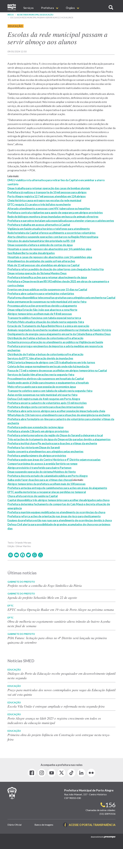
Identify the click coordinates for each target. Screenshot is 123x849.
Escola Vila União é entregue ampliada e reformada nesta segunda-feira (56, 706)
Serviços (28, 7)
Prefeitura (47, 7)
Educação (15, 26)
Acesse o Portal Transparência (92, 825)
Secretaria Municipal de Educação (35, 15)
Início (11, 15)
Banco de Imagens (43, 824)
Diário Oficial (14, 824)
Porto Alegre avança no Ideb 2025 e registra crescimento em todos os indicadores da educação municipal (54, 720)
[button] (111, 7)
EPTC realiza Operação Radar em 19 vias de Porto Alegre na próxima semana (61, 609)
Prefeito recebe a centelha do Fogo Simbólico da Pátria (45, 585)
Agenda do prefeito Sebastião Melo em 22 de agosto (42, 597)
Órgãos (70, 7)
